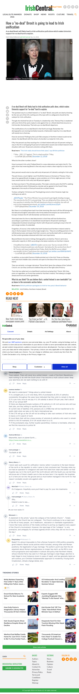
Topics (34, 661)
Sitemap (35, 683)
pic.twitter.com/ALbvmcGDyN (49, 204)
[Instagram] (72, 7)
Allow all (64, 367)
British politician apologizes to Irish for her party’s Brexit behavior (43, 285)
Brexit (44, 289)
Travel (49, 669)
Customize (38, 367)
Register (35, 680)
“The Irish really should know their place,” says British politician (42, 150)
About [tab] (68, 331)
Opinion (50, 664)
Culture (50, 667)
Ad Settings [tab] (49, 331)
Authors (35, 659)
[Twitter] (68, 7)
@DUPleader (18, 198)
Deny (14, 367)
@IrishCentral (25, 37)
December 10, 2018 (39, 253)
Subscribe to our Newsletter (14, 668)
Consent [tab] (10, 331)
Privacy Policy (37, 672)
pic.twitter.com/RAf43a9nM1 (60, 251)
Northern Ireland (35, 289)
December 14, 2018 (36, 206)
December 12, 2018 (39, 156)
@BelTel (34, 245)
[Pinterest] (76, 7)
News (49, 659)
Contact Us (36, 667)
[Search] (75, 14)
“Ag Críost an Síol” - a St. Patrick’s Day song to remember (38, 321)
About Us (35, 664)
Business (50, 661)
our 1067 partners (15, 342)
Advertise (36, 669)
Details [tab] (29, 331)
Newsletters (55, 7)
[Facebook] (65, 7)
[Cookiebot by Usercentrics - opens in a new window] (68, 325)
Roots (49, 672)
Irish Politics (24, 289)
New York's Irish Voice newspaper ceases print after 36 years (15, 321)
